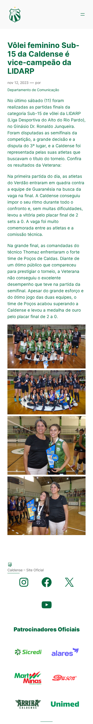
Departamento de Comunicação (33, 90)
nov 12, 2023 (18, 82)
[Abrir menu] (83, 14)
